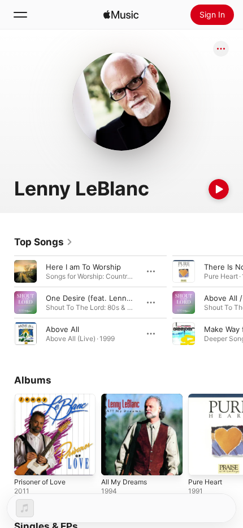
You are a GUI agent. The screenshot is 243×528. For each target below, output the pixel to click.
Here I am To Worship (83, 266)
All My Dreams (124, 482)
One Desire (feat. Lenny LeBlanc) (104, 298)
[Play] (219, 189)
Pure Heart (205, 482)
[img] (120, 15)
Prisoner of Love (40, 482)
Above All (62, 329)
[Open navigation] (20, 14)
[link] (43, 242)
